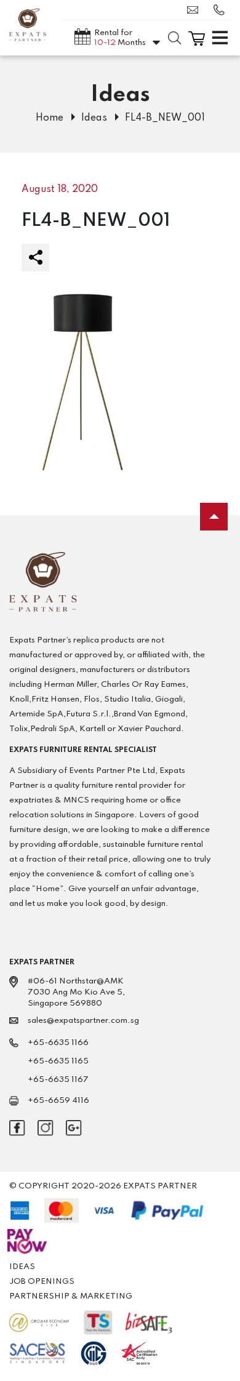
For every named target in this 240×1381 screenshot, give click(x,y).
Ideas (94, 118)
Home (49, 118)
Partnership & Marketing (70, 1296)
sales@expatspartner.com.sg (195, 10)
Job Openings (41, 1282)
